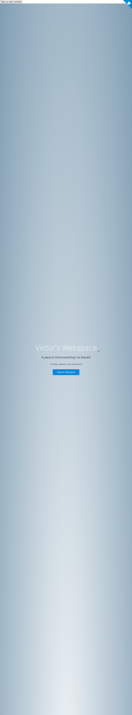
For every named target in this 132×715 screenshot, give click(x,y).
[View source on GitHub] (127, 5)
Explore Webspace (66, 372)
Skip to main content (11, 1)
